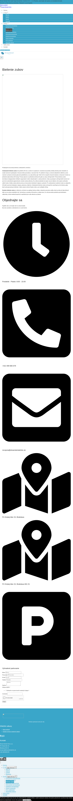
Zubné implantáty (10, 38)
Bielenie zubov (9, 30)
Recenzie (8, 21)
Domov (5, 10)
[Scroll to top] (1, 759)
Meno (4, 672)
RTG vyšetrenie (9, 40)
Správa (4, 685)
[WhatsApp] (4, 736)
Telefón (4, 680)
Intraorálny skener (10, 42)
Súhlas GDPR (6, 687)
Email (4, 677)
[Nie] (31, 800)
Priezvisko (5, 675)
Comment (4, 693)
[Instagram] (2, 736)
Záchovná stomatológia (11, 32)
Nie (29, 800)
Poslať (4, 701)
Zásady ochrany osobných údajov (11, 731)
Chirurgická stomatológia (11, 34)
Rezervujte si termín (5, 50)
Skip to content (3, 5)
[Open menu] (1, 57)
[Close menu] (0, 762)
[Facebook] (0, 736)
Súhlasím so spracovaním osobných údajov (18, 690)
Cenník (7, 19)
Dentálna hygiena (10, 27)
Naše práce (7, 44)
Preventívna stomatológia (11, 25)
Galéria (7, 17)
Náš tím (7, 14)
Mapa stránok (6, 729)
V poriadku (25, 800)
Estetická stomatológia (11, 36)
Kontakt (6, 47)
